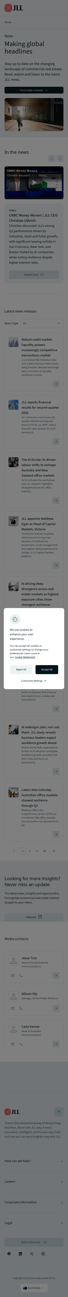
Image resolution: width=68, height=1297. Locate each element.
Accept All (47, 670)
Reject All (21, 670)
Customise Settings (34, 681)
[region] (34, 648)
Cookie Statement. (25, 657)
